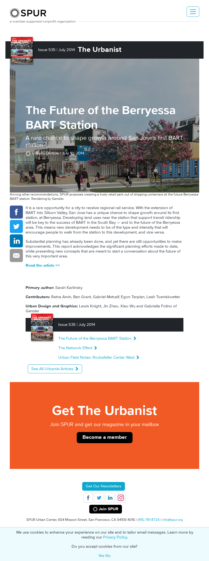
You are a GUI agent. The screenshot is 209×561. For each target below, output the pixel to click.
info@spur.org (172, 520)
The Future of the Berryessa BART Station (95, 338)
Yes (101, 555)
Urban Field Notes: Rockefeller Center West (97, 357)
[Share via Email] (16, 255)
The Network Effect (75, 348)
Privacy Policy (115, 537)
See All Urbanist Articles (53, 368)
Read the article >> (43, 265)
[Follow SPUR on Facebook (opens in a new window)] (88, 498)
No (108, 555)
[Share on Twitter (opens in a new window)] (16, 226)
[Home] (30, 13)
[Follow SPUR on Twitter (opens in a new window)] (99, 498)
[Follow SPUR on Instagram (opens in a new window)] (121, 498)
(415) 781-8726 (148, 520)
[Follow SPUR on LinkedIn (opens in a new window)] (110, 498)
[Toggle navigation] (193, 12)
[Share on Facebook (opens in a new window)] (16, 212)
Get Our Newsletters (103, 486)
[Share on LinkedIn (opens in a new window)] (16, 240)
